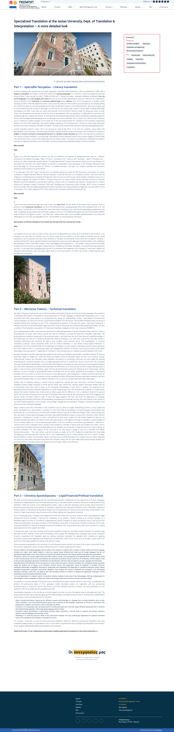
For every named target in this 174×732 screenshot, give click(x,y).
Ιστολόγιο (108, 7)
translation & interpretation (136, 63)
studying (130, 59)
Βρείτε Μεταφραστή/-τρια (88, 7)
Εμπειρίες (146, 44)
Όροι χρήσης (123, 707)
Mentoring (123, 7)
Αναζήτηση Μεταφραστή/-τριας (129, 701)
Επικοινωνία (164, 7)
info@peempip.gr (45, 1)
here (96, 631)
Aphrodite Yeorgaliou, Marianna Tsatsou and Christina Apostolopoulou (80, 81)
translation (139, 59)
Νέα (150, 7)
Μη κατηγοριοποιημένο (135, 51)
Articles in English (133, 44)
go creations (158, 730)
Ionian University (148, 55)
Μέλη (70, 7)
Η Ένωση (57, 7)
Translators (131, 67)
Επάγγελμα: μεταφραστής (135, 47)
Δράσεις (138, 7)
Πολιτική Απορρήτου (125, 710)
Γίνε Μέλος (122, 698)
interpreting (135, 55)
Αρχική (44, 7)
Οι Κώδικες (122, 704)
